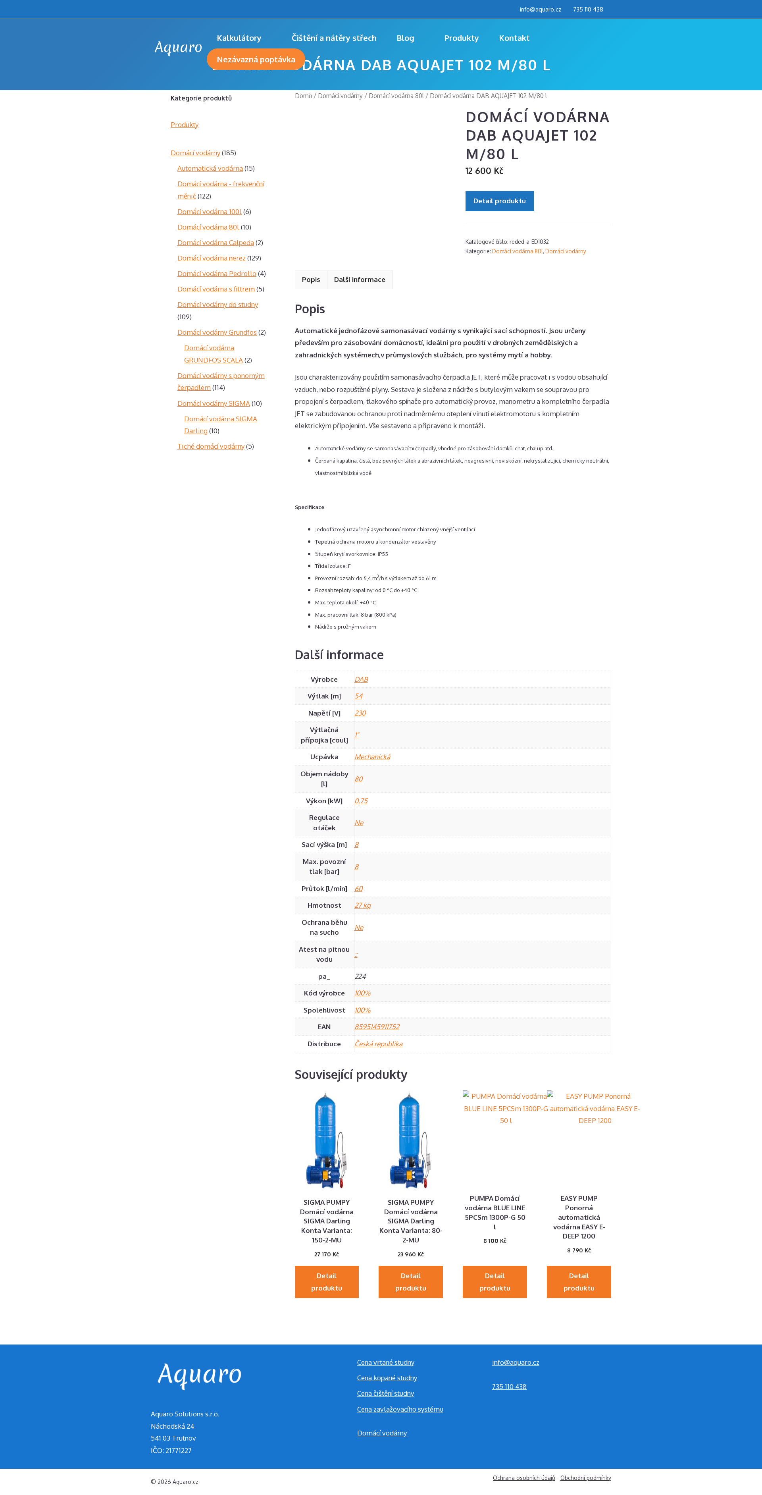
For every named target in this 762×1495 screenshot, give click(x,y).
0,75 (361, 801)
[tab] (311, 279)
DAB (361, 679)
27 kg (362, 905)
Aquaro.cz (185, 1481)
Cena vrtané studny (385, 1362)
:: (356, 954)
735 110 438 (588, 9)
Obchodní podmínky (585, 1477)
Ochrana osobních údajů (524, 1477)
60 (358, 888)
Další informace (359, 279)
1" (356, 735)
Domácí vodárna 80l (396, 96)
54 (358, 696)
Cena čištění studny (385, 1393)
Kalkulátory (239, 38)
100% (362, 993)
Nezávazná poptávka (256, 59)
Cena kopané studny (387, 1377)
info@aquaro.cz (540, 9)
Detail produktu (499, 201)
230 (360, 713)
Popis (311, 279)
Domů (303, 96)
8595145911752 (376, 1026)
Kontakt (514, 38)
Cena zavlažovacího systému (400, 1409)
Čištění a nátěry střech (334, 38)
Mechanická (372, 756)
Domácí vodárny (340, 96)
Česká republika (378, 1044)
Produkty (461, 38)
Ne (358, 822)
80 (358, 779)
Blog (405, 38)
